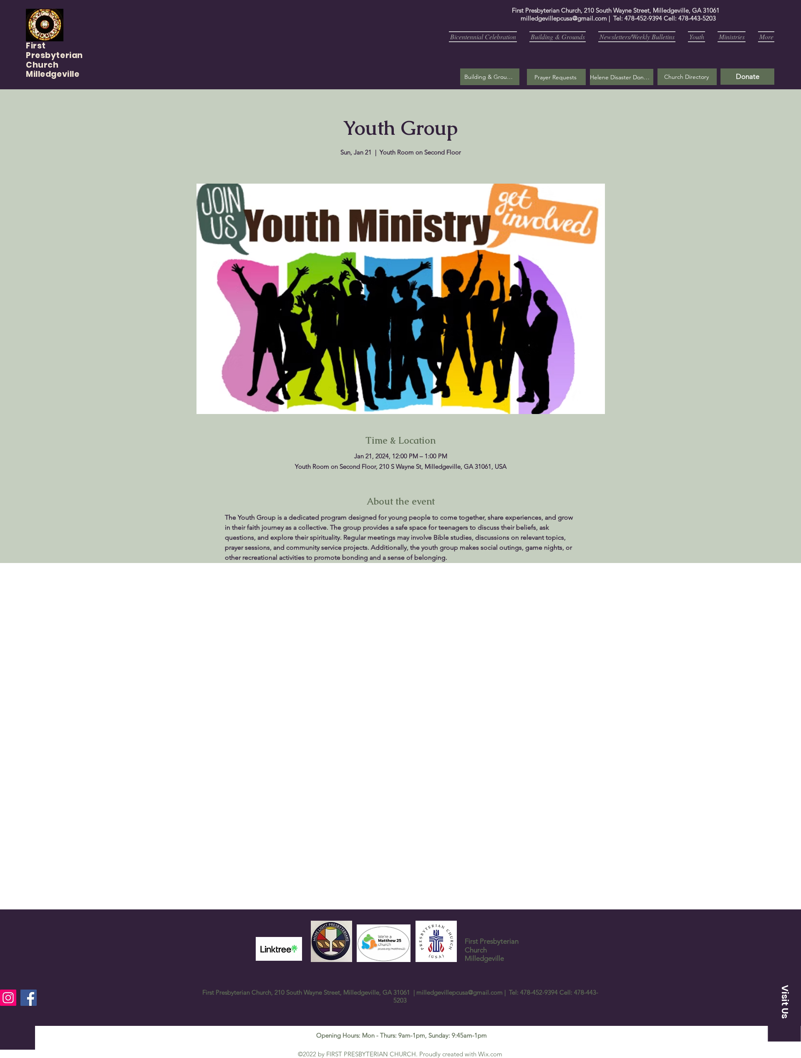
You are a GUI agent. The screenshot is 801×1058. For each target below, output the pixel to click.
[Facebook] (28, 998)
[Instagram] (8, 998)
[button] (556, 77)
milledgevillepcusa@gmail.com (564, 18)
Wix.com (490, 1054)
